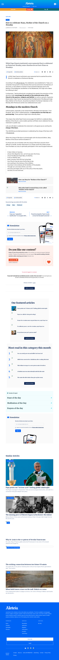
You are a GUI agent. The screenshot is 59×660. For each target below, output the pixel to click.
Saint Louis (34, 6)
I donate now (12, 260)
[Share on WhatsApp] (52, 72)
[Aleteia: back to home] (29, 3)
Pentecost (19, 205)
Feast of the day (14, 398)
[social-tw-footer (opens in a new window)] (31, 648)
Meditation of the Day (16, 403)
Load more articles (29, 338)
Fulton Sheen (10, 498)
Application (24, 625)
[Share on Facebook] (42, 72)
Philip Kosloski (22, 27)
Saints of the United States (13, 547)
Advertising (24, 633)
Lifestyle (8, 625)
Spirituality (8, 16)
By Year (40, 623)
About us (20, 652)
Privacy (15, 655)
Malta (8, 572)
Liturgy (8, 205)
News (7, 623)
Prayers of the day (15, 408)
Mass (13, 205)
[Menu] (11, 4)
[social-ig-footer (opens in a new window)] (33, 648)
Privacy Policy (48, 652)
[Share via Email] (50, 72)
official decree (20, 83)
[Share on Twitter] (47, 72)
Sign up (10, 239)
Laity (8, 522)
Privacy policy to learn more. (30, 235)
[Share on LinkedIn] (44, 72)
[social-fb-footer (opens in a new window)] (28, 648)
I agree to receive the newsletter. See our (22, 235)
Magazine (24, 627)
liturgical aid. (10, 133)
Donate (29, 9)
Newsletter (24, 623)
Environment (10, 461)
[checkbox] (7, 235)
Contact (41, 652)
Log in (34, 282)
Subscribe (13, 9)
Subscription (25, 629)
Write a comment (30, 288)
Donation (24, 631)
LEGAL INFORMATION (27, 652)
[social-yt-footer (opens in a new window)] (25, 648)
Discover (8, 629)
